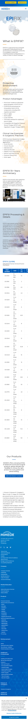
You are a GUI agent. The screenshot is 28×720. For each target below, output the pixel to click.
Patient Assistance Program (7, 648)
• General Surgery (5, 667)
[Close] (26, 698)
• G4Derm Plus (4, 630)
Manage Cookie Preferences (14, 713)
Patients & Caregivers (6, 689)
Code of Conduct (5, 577)
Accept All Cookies (14, 717)
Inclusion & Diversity (5, 579)
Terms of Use (4, 551)
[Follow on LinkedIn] (7, 547)
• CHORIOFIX (4, 614)
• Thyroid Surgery (5, 676)
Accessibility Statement (6, 562)
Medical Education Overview (7, 589)
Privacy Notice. (12, 710)
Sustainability (4, 574)
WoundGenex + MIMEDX (6, 647)
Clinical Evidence (5, 591)
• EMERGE (3, 611)
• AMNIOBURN (4, 623)
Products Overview (5, 601)
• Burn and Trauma (5, 663)
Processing (3, 633)
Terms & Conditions (5, 552)
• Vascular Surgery (5, 677)
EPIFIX (2, 643)
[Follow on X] (4, 547)
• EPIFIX (2, 604)
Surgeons (3, 662)
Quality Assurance (5, 576)
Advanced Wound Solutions (7, 602)
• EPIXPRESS (4, 613)
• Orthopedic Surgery (6, 670)
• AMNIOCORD (4, 621)
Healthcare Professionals (7, 658)
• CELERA (3, 609)
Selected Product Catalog (7, 645)
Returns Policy (4, 559)
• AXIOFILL (3, 627)
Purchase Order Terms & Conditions (9, 557)
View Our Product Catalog (14, 475)
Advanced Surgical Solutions (8, 618)
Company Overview (5, 570)
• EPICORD (3, 606)
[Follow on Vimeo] (10, 547)
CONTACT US (22, 2)
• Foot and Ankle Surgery (6, 665)
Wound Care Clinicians (6, 660)
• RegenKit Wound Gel (6, 616)
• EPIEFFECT (3, 607)
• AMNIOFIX (3, 620)
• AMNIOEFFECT (4, 625)
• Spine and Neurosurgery (7, 674)
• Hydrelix (3, 632)
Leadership (3, 572)
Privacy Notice (4, 554)
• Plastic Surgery (5, 672)
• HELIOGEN (3, 628)
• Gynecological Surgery (6, 669)
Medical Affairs (4, 592)
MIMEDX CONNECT (11, 2)
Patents (2, 556)
